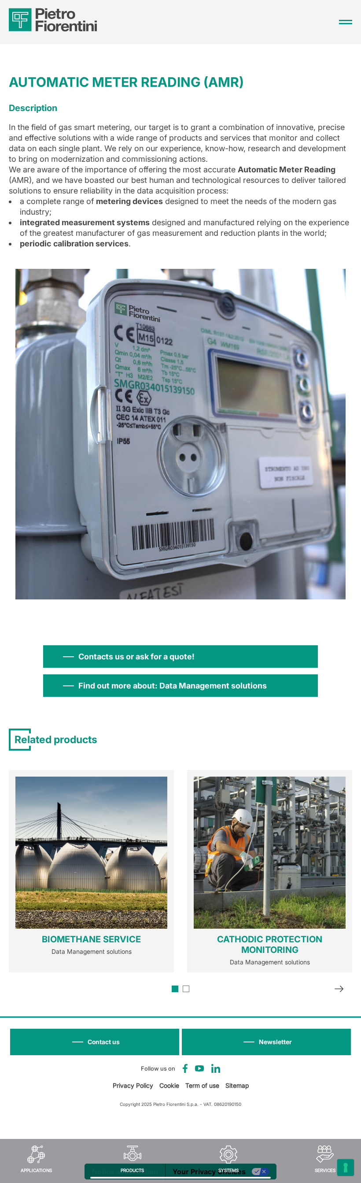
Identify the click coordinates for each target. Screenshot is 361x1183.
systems (228, 1170)
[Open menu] (345, 22)
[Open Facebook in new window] (185, 1068)
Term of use (202, 1085)
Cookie (169, 1085)
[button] (266, 1042)
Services (325, 1170)
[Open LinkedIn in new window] (215, 1068)
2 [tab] (186, 989)
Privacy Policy (133, 1085)
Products (132, 1170)
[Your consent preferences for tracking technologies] (345, 1167)
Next (339, 990)
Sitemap (237, 1085)
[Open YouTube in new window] (199, 1068)
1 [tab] (175, 989)
